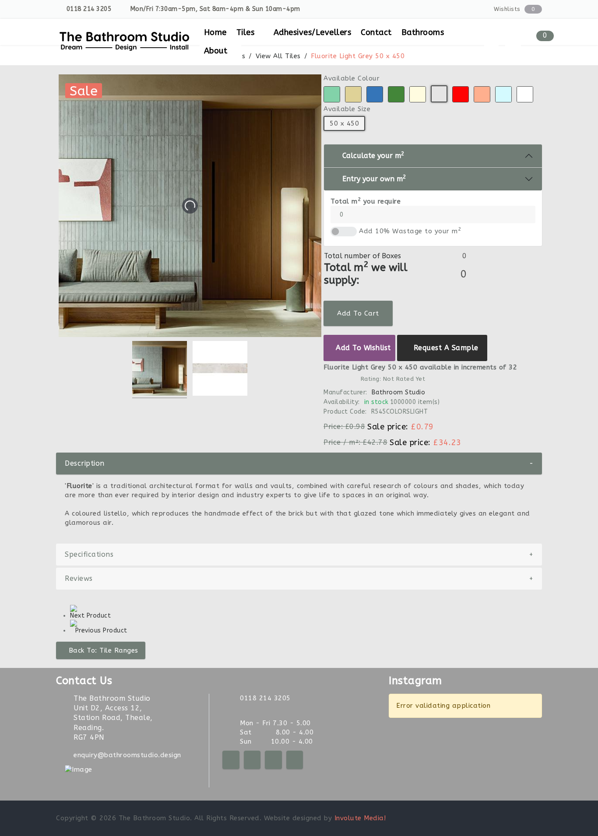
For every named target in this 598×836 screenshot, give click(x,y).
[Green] (396, 94)
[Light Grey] (439, 93)
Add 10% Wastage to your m (410, 231)
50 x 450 (344, 123)
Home (215, 32)
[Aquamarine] (332, 94)
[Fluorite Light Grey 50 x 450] (159, 369)
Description (299, 463)
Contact (376, 32)
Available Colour (352, 78)
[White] (525, 94)
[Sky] (503, 94)
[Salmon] (482, 94)
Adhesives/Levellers (313, 32)
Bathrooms (422, 32)
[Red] (460, 94)
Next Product (90, 615)
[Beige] (353, 94)
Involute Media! (360, 818)
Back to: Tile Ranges (103, 650)
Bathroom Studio (398, 392)
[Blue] (374, 94)
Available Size (347, 109)
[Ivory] (417, 94)
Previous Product (101, 630)
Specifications (299, 554)
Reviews (299, 578)
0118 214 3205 (89, 9)
